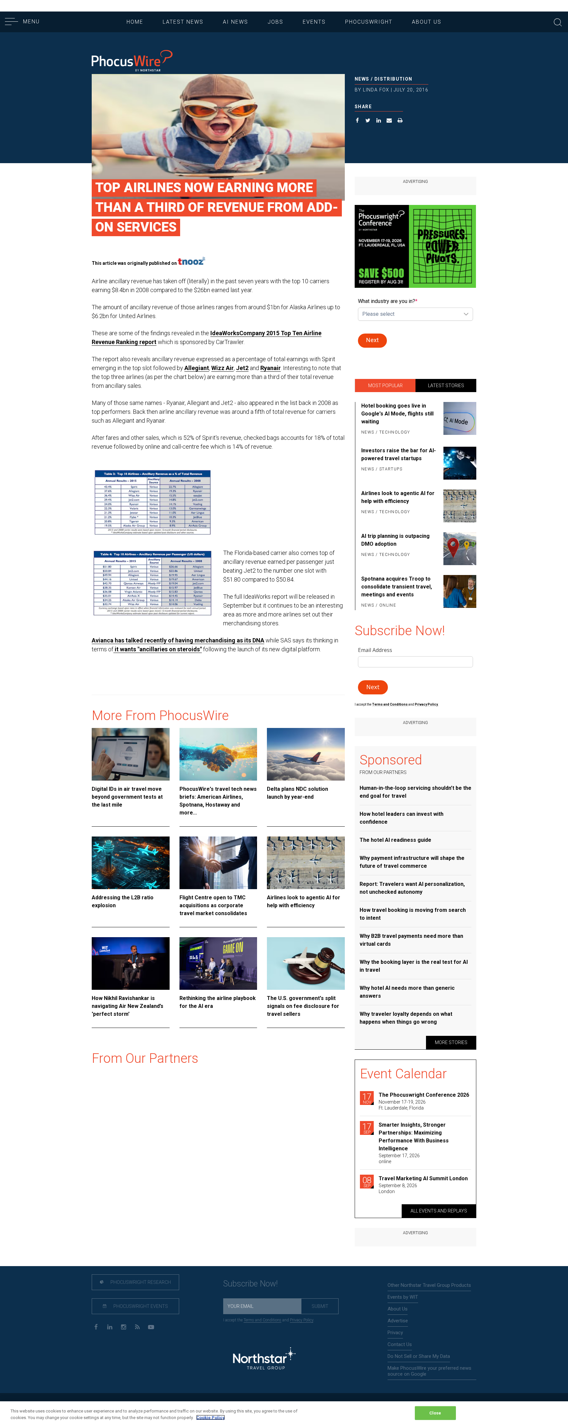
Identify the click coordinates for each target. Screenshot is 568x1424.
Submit (320, 1306)
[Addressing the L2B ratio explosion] (131, 863)
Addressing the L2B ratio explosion (123, 901)
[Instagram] (123, 1326)
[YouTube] (151, 1326)
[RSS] (137, 1326)
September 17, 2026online (399, 1158)
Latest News (183, 22)
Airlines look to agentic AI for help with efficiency (303, 901)
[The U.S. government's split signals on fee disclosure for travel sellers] (306, 963)
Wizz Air (222, 367)
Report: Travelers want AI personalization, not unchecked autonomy (412, 888)
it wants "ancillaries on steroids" (157, 649)
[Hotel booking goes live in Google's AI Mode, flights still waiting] (458, 419)
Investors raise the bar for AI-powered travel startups (398, 454)
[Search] (558, 22)
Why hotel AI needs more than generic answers (407, 992)
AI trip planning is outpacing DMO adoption (395, 540)
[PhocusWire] (132, 61)
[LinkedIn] (110, 1326)
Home (135, 22)
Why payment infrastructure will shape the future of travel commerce (412, 862)
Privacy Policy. (426, 704)
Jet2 (242, 367)
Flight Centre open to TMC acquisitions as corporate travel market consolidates (213, 905)
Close (435, 1413)
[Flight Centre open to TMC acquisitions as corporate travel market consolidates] (218, 863)
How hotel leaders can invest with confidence (401, 818)
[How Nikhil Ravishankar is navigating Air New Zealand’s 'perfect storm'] (131, 963)
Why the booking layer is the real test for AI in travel (414, 966)
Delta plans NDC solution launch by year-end (297, 793)
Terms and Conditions (390, 704)
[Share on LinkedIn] (379, 121)
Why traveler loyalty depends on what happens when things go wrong (406, 1018)
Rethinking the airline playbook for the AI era (217, 1002)
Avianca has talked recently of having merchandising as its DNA (178, 640)
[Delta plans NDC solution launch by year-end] (306, 754)
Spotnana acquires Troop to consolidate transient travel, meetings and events (396, 587)
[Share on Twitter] (368, 121)
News (362, 79)
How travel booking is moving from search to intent (413, 914)
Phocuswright (368, 22)
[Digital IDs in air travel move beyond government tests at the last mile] (131, 754)
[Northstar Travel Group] (264, 1359)
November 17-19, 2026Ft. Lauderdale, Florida (402, 1105)
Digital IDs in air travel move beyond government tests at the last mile (127, 797)
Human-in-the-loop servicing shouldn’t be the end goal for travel (415, 792)
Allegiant (196, 367)
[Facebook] (96, 1326)
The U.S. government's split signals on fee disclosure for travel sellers (303, 1006)
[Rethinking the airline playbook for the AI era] (218, 963)
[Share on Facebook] (357, 121)
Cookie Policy (210, 1417)
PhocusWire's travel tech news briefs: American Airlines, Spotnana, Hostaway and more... (218, 801)
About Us (426, 22)
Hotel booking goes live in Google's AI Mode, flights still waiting (397, 414)
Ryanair (270, 367)
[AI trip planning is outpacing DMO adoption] (458, 548)
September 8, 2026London (398, 1188)
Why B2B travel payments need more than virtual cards (411, 940)
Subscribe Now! (250, 1283)
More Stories (451, 1042)
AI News (235, 22)
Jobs (275, 22)
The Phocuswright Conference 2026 (424, 1095)
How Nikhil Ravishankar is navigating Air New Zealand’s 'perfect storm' (127, 1006)
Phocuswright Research (140, 1282)
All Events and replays (439, 1210)
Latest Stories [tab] (446, 385)
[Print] (400, 121)
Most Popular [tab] (385, 385)
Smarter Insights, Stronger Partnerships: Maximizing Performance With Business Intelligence (414, 1137)
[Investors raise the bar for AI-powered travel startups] (458, 463)
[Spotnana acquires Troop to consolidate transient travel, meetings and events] (458, 592)
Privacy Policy (301, 1320)
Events (314, 22)
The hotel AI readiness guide (395, 840)
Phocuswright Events (140, 1306)
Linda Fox (376, 89)
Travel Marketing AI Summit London (423, 1178)
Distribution (393, 79)
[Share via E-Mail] (389, 121)
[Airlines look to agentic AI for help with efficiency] (306, 863)
